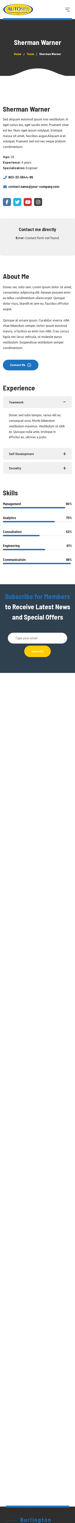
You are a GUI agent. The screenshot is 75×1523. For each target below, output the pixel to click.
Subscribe (37, 651)
